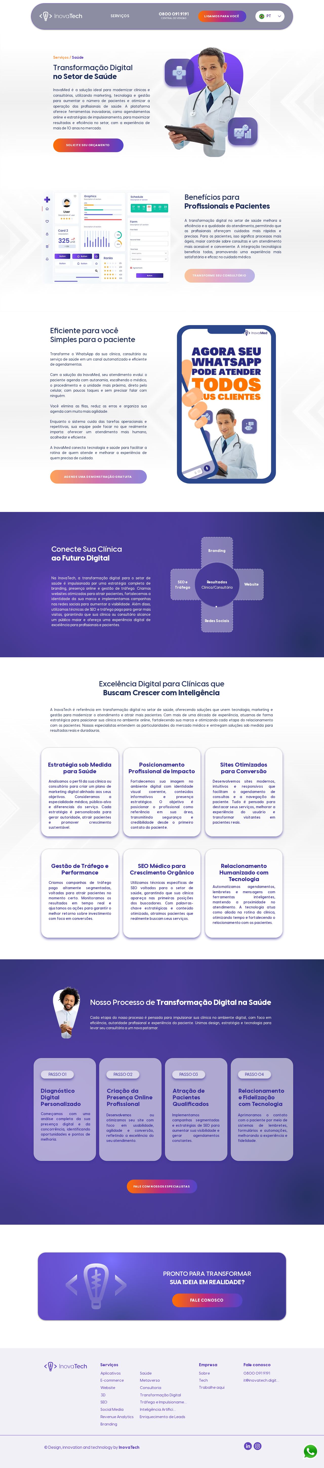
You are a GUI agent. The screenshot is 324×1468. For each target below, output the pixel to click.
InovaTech (129, 1447)
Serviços (61, 58)
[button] (120, 16)
